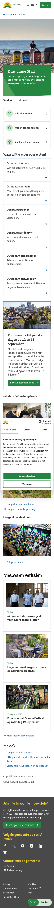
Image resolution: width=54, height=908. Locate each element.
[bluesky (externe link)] (5, 853)
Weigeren (27, 484)
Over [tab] (44, 429)
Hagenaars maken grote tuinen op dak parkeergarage (26, 669)
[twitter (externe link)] (14, 846)
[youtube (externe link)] (22, 846)
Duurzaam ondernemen (22, 256)
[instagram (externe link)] (31, 846)
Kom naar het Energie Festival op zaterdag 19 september (25, 720)
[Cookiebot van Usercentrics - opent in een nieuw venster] (39, 422)
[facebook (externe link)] (5, 846)
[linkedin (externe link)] (40, 846)
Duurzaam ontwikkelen (21, 279)
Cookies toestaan (27, 476)
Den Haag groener (18, 209)
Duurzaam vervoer (18, 186)
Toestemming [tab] (9, 429)
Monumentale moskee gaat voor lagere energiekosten (24, 618)
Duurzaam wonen (18, 163)
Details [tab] (27, 429)
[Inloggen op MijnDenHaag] (37, 5)
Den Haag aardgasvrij (20, 233)
